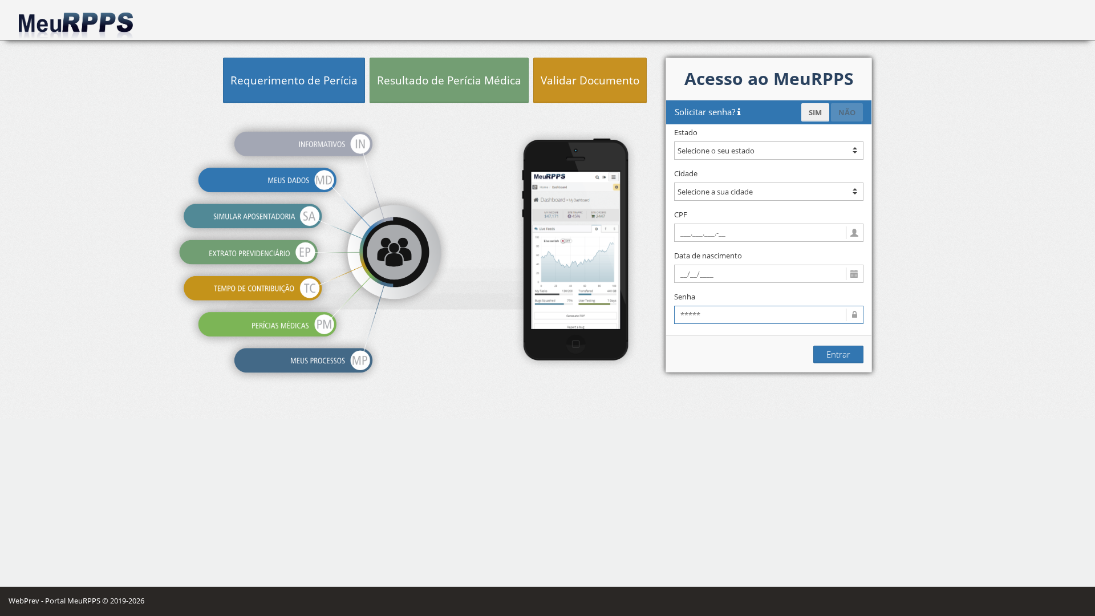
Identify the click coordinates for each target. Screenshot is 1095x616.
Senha (684, 296)
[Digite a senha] (768, 315)
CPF (680, 214)
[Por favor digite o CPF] (768, 233)
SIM (815, 112)
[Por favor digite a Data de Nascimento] (768, 274)
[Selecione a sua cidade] (768, 192)
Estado (685, 132)
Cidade (685, 173)
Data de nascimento (708, 255)
